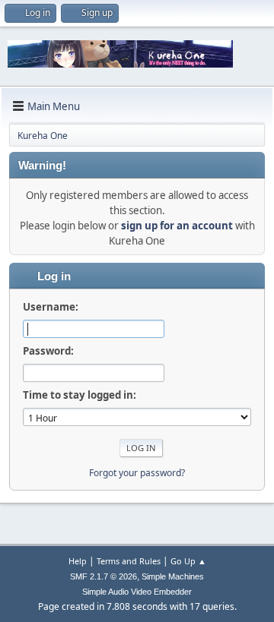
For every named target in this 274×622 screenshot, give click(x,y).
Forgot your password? (137, 472)
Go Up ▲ (188, 561)
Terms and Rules (129, 561)
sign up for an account (177, 225)
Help (77, 561)
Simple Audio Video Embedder (137, 591)
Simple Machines (173, 576)
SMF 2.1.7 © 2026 (103, 576)
